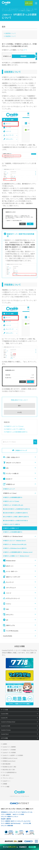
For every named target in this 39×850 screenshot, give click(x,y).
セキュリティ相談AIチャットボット (9, 816)
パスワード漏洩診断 (6, 814)
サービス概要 (5, 787)
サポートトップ (5, 9)
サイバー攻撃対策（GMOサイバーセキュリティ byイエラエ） (16, 821)
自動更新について (10, 33)
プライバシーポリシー (8, 778)
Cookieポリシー (6, 781)
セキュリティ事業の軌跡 (7, 825)
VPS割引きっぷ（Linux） (12, 10)
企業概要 (4, 784)
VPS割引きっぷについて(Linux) (14, 426)
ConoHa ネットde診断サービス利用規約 (12, 755)
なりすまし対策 (27, 823)
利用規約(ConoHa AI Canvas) (9, 758)
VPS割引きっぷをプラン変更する (15, 429)
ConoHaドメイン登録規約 (9, 747)
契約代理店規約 (6, 764)
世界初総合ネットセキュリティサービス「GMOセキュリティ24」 (17, 812)
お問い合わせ (5, 775)
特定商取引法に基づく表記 (9, 767)
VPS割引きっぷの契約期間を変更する (16, 432)
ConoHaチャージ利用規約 (9, 750)
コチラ (25, 50)
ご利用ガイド (28, 9)
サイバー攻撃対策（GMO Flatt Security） (11, 823)
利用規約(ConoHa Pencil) (8, 761)
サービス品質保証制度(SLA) (9, 772)
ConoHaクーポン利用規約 (9, 752)
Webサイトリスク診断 (18, 814)
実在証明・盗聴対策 (6, 819)
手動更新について (10, 36)
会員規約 (4, 744)
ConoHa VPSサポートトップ (17, 9)
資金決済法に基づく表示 (8, 769)
